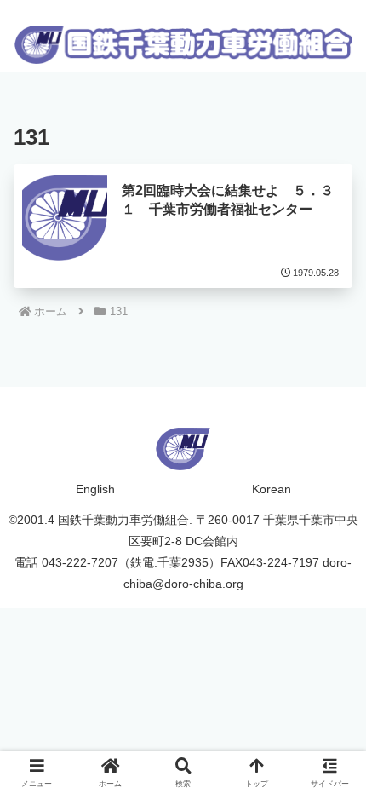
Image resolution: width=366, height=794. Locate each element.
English (95, 489)
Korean (271, 489)
